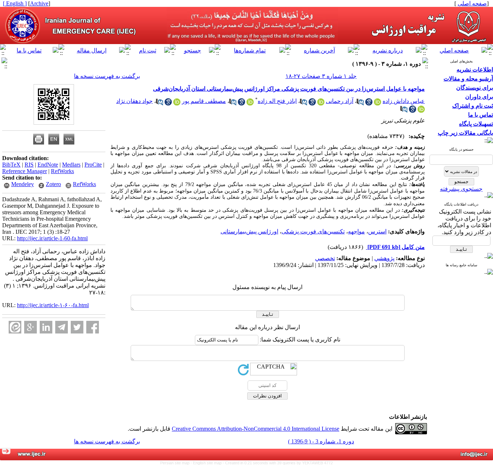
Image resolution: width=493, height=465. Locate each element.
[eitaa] (15, 327)
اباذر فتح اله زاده (277, 101)
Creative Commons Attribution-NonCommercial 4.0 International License (255, 429)
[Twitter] (77, 327)
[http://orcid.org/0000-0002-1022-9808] (320, 103)
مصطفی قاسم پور (204, 101)
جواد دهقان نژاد (134, 101)
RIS (29, 165)
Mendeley (22, 184)
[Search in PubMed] (360, 103)
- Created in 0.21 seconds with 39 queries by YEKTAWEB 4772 (278, 463)
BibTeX (11, 165)
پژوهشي (384, 258)
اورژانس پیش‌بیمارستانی (249, 231)
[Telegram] (61, 327)
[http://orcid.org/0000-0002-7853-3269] (421, 111)
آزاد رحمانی (339, 101)
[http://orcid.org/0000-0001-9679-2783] (176, 103)
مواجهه (356, 231)
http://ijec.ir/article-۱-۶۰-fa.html (53, 305)
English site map (208, 463)
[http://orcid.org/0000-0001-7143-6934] (250, 103)
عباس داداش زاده (404, 101)
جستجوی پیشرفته (461, 189)
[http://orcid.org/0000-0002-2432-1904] (377, 103)
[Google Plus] (30, 327)
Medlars (71, 165)
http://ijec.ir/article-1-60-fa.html (52, 238)
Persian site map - (176, 463)
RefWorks (62, 171)
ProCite (93, 165)
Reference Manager (24, 171)
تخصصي (325, 258)
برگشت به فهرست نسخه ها (107, 76)
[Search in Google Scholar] (368, 103)
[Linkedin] (46, 327)
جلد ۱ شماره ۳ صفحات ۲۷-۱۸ (321, 76)
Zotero (53, 184)
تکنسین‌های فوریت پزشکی (313, 231)
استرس (377, 231)
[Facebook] (92, 327)
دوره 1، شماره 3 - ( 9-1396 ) (321, 441)
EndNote (48, 165)
